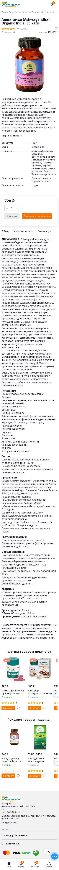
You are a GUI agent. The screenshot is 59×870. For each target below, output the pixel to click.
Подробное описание (12, 135)
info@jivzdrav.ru (9, 822)
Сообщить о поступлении (37, 216)
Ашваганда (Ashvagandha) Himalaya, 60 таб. (40, 693)
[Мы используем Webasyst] (6, 829)
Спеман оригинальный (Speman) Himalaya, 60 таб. (13, 693)
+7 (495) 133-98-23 (11, 811)
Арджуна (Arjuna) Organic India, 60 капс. (13, 760)
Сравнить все (44, 719)
